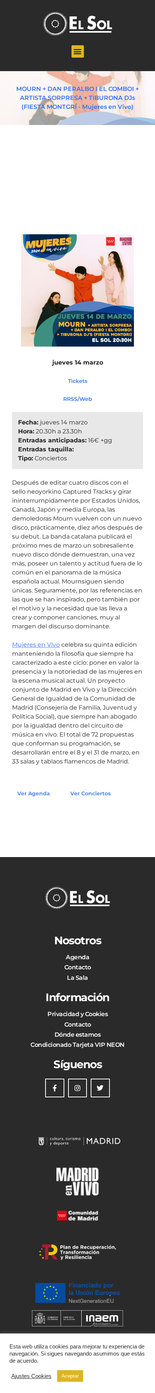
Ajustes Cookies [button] (31, 1376)
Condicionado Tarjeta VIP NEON (77, 1044)
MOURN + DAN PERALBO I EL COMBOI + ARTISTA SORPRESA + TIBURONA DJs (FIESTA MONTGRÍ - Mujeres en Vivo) (77, 97)
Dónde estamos (78, 1034)
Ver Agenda (33, 793)
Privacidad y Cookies (77, 1014)
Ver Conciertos (90, 793)
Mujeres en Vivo (36, 644)
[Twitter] (100, 1088)
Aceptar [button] (70, 1376)
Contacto (77, 967)
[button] (77, 51)
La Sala (77, 977)
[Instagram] (77, 1088)
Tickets (77, 380)
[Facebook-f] (54, 1088)
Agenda (77, 957)
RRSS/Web (77, 398)
